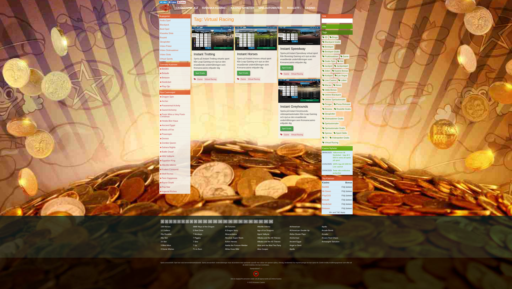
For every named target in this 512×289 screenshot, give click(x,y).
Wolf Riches (167, 174)
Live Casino (330, 80)
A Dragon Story (231, 230)
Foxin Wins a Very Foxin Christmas (172, 115)
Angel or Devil (295, 245)
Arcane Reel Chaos (330, 238)
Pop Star (166, 187)
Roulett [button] (293, 7)
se (261, 269)
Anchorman (294, 238)
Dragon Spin (168, 97)
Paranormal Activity (171, 105)
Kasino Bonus (341, 71)
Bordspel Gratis (331, 51)
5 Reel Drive (198, 230)
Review (328, 109)
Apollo (292, 249)
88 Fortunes (230, 227)
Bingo (335, 37)
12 (210, 221)
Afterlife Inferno (169, 165)
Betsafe (165, 73)
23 (266, 221)
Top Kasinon (328, 178)
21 (256, 221)
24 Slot (164, 242)
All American (295, 227)
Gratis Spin (329, 61)
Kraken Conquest (170, 169)
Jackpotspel (342, 66)
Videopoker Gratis (340, 138)
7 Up (195, 245)
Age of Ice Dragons (265, 230)
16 (230, 221)
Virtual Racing (210, 79)
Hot (341, 61)
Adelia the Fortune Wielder (236, 245)
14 (220, 221)
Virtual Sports (166, 59)
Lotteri (343, 80)
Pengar (328, 104)
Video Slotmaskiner (169, 50)
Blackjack (164, 25)
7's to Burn (197, 249)
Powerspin (167, 134)
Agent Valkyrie (263, 234)
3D (326, 37)
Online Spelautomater (334, 99)
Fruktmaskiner (331, 56)
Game (200, 79)
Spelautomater (331, 123)
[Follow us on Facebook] (172, 2)
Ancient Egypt (168, 125)
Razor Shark (168, 182)
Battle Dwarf (167, 152)
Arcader (325, 234)
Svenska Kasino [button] (213, 7)
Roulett (163, 37)
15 (225, 221)
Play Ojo (166, 86)
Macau (327, 85)
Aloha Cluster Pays (298, 234)
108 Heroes (166, 227)
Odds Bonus (330, 90)
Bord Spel (164, 29)
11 (205, 221)
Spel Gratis (200, 73)
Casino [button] (310, 7)
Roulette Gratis (343, 109)
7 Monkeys (197, 234)
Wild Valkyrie (168, 156)
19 (246, 221)
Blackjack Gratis (332, 42)
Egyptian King (168, 160)
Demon (165, 138)
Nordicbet (166, 82)
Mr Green (326, 191)
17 (235, 221)
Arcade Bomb (327, 230)
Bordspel (328, 47)
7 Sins (195, 242)
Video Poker (166, 46)
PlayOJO (326, 195)
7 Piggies (197, 238)
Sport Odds (341, 133)
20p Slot (164, 238)
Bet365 (165, 69)
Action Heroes (231, 242)
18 (240, 221)
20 (251, 221)
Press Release (343, 104)
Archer (165, 101)
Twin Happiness (169, 178)
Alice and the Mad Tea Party (269, 245)
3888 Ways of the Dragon (203, 227)
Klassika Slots (166, 33)
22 (261, 221)
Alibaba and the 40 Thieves (268, 238)
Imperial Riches (169, 191)
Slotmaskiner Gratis (333, 119)
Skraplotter (165, 42)
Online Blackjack (332, 95)
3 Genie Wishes (167, 249)
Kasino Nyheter (242, 7)
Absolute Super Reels (234, 238)
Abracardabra (231, 234)
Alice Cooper (262, 249)
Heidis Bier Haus (170, 121)
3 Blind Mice (166, 245)
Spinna (328, 133)
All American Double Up (299, 230)
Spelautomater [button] (270, 7)
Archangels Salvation (330, 242)
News (338, 85)
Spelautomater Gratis (334, 128)
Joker (327, 71)
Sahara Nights (168, 147)
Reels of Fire (168, 130)
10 (200, 221)
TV (326, 138)
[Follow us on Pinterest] (181, 2)
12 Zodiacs (165, 230)
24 (271, 221)
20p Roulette (166, 234)
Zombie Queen (169, 143)
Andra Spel (165, 20)
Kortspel (328, 75)
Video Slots (165, 54)
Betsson (166, 78)
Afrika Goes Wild (232, 249)
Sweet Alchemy (169, 110)
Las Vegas (342, 75)
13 (215, 221)
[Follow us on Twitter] (163, 2)
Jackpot (328, 66)
